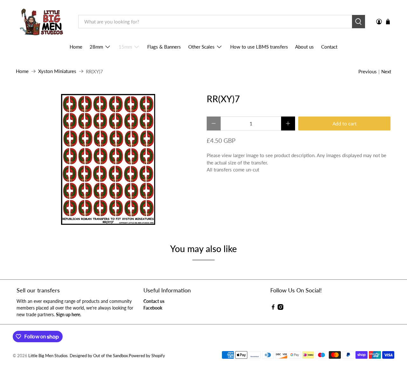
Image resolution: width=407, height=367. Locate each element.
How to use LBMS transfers (259, 47)
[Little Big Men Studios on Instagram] (280, 308)
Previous (367, 71)
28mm (96, 47)
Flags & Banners (164, 47)
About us (304, 47)
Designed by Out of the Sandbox (99, 355)
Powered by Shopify (147, 355)
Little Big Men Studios (48, 355)
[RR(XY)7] (108, 159)
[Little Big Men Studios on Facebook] (273, 308)
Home (76, 47)
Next (386, 71)
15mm (125, 47)
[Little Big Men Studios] (42, 21)
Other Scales (201, 47)
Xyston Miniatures (57, 71)
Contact (329, 47)
